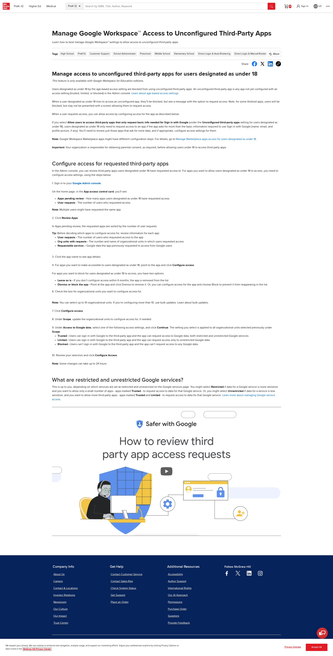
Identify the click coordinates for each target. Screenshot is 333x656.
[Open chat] (322, 633)
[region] (166, 647)
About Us (59, 574)
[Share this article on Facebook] (254, 63)
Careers (58, 581)
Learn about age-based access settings (154, 93)
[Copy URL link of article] (278, 63)
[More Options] (327, 6)
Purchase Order (177, 609)
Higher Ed (35, 6)
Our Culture (60, 609)
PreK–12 (18, 6)
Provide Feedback (179, 622)
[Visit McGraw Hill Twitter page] (238, 573)
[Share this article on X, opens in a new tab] (262, 63)
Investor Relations (64, 595)
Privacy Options (293, 647)
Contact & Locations (65, 588)
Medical (51, 6)
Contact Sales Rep (122, 581)
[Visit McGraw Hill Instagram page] (260, 573)
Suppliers (173, 616)
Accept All (316, 647)
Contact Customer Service (126, 574)
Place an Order (120, 602)
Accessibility (175, 574)
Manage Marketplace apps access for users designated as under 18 (216, 139)
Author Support (177, 581)
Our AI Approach (178, 595)
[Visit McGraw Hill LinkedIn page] (249, 573)
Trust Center (60, 622)
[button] (302, 6)
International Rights (179, 588)
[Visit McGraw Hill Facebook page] (226, 573)
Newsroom (59, 602)
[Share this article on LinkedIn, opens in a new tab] (270, 63)
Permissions (175, 602)
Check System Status (123, 588)
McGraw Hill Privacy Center (37, 649)
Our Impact (60, 616)
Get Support (118, 595)
